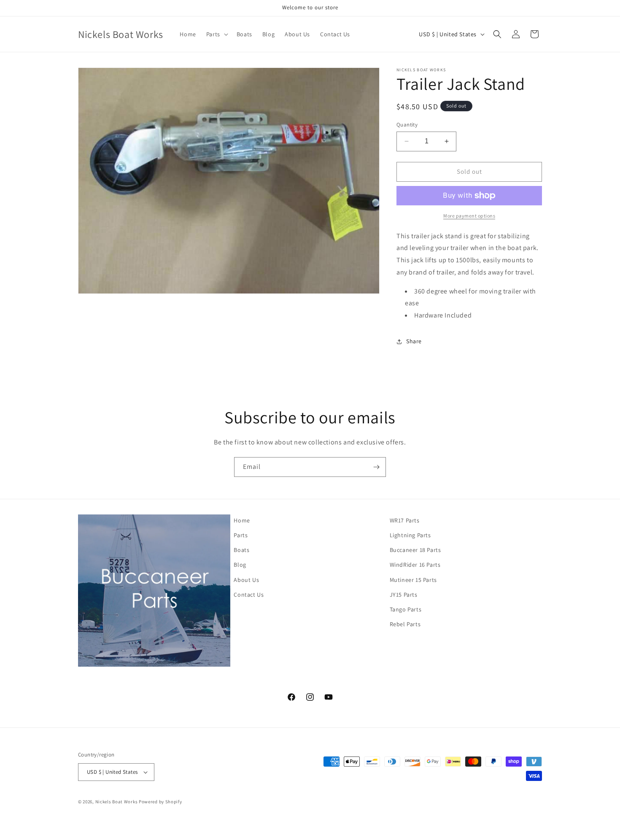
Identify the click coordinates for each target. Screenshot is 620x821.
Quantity (407, 124)
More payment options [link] (469, 216)
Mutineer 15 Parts (413, 580)
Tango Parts (406, 609)
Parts (241, 535)
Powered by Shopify (160, 802)
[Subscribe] (376, 467)
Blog (240, 564)
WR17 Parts (405, 520)
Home (242, 520)
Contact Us (249, 594)
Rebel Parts (405, 624)
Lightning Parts (410, 535)
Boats (241, 550)
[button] (216, 34)
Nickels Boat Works (116, 802)
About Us (246, 580)
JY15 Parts (404, 594)
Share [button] (414, 341)
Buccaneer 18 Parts (415, 550)
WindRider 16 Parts (415, 564)
